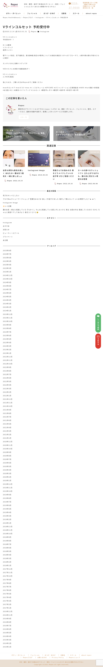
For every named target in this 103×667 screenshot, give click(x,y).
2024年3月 (7, 304)
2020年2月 (7, 477)
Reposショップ (74, 657)
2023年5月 (7, 339)
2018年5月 (7, 551)
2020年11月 (7, 445)
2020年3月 (7, 473)
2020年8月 (7, 456)
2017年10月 (7, 576)
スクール (73, 655)
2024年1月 (7, 311)
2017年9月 (7, 580)
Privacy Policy (58, 657)
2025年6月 (7, 258)
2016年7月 (7, 626)
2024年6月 (7, 293)
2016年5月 (7, 633)
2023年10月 (7, 321)
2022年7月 (7, 374)
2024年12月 (7, 275)
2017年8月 (7, 583)
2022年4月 (7, 385)
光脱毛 (63, 655)
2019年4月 (7, 512)
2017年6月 (7, 590)
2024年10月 (7, 279)
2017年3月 (7, 601)
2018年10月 (7, 534)
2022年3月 (7, 389)
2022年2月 (7, 392)
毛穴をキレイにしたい (11, 195)
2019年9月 (7, 495)
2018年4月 (7, 555)
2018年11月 (7, 530)
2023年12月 (7, 314)
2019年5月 (7, 509)
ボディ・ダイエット (18, 655)
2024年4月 (7, 300)
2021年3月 (7, 431)
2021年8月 (7, 413)
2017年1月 (7, 608)
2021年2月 (7, 435)
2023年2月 (7, 350)
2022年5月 (7, 381)
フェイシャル (35, 655)
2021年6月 (7, 420)
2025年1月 (7, 272)
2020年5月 (7, 466)
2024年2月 (7, 307)
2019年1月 (7, 523)
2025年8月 (7, 250)
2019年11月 (7, 488)
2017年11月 (7, 572)
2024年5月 (7, 297)
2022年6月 (7, 378)
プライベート (8, 237)
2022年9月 (7, 367)
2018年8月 (7, 541)
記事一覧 (23, 117)
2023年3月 (7, 346)
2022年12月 (7, 357)
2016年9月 (7, 619)
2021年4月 (7, 427)
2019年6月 (7, 505)
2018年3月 (7, 558)
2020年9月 (7, 452)
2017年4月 (7, 597)
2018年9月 (7, 537)
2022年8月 (7, 371)
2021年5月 (7, 424)
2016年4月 (7, 636)
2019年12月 (7, 484)
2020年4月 (7, 470)
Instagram (44, 31)
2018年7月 (7, 544)
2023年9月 (7, 325)
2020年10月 (7, 449)
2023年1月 (7, 353)
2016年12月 (7, 611)
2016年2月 (7, 643)
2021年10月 (7, 406)
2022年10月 (7, 364)
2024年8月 (7, 286)
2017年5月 (7, 594)
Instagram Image (10, 203)
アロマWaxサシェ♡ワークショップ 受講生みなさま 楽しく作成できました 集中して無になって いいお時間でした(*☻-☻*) (49, 199)
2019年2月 (7, 519)
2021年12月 (7, 399)
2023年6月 (7, 335)
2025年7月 (7, 254)
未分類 (5, 240)
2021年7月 (7, 417)
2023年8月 (7, 328)
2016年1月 (7, 647)
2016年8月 (7, 622)
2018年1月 (7, 565)
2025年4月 (7, 265)
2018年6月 (7, 548)
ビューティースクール (11, 233)
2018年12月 (7, 527)
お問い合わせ (42, 657)
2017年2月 (7, 604)
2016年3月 (7, 640)
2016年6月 (7, 629)
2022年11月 (7, 360)
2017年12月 (7, 569)
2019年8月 (7, 498)
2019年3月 (7, 516)
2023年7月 (7, 332)
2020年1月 (7, 480)
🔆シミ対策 (7, 206)
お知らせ (6, 230)
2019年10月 (7, 491)
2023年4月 (7, 342)
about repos (86, 655)
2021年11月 (7, 403)
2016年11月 (7, 615)
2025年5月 (7, 261)
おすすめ (6, 226)
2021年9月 (7, 410)
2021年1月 (7, 438)
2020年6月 (7, 463)
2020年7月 (7, 459)
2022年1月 (7, 396)
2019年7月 (7, 502)
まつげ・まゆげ (50, 655)
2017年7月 (7, 587)
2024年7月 (7, 289)
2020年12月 (7, 442)
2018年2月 (7, 562)
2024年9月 (7, 282)
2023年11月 (7, 318)
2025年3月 (7, 268)
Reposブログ (27, 657)
